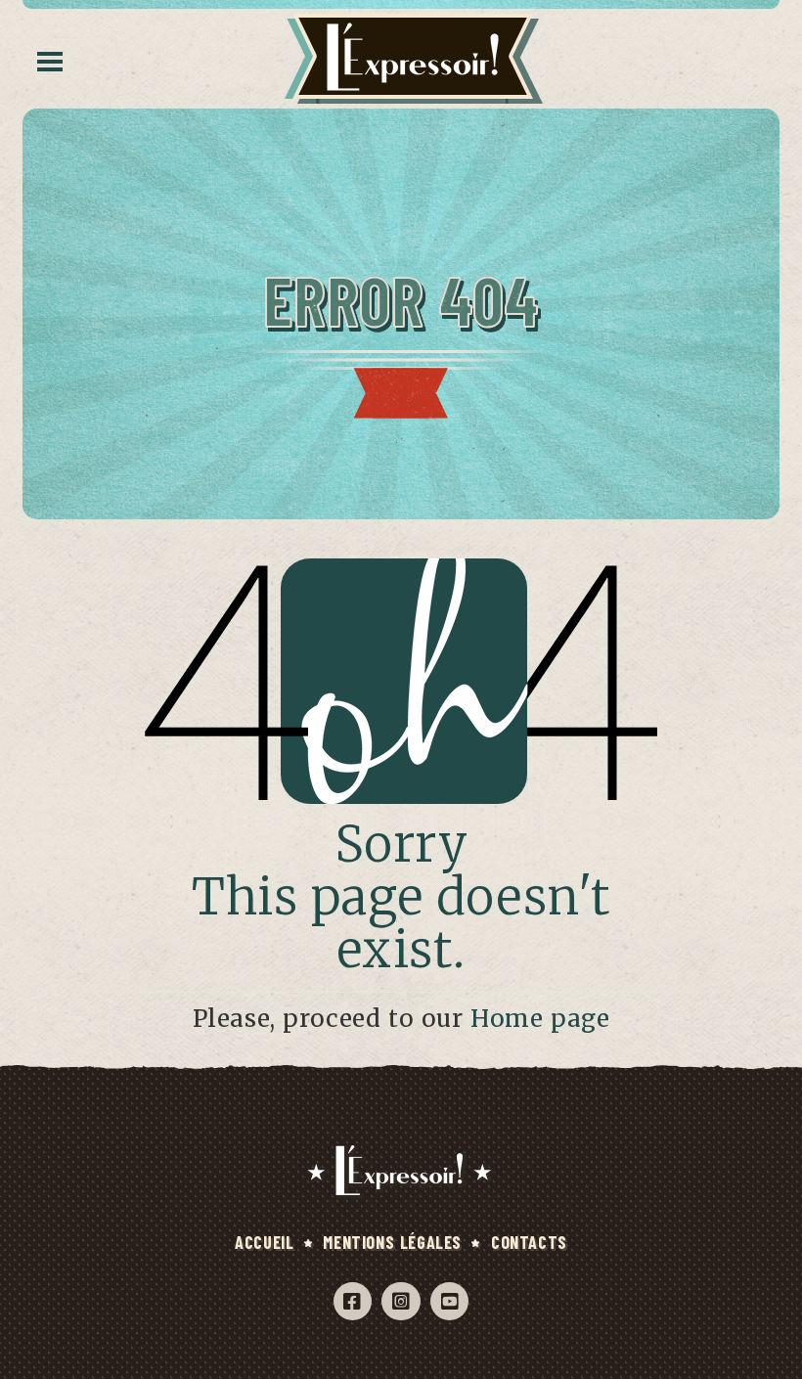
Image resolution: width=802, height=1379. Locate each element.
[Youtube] (449, 1301)
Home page (539, 1018)
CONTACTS (529, 1242)
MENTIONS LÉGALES (392, 1242)
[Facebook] (353, 1301)
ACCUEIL (264, 1242)
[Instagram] (400, 1301)
